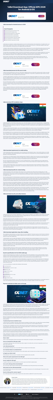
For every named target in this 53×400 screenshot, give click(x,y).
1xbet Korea (42, 387)
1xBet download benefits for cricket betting (11, 34)
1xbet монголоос (40, 389)
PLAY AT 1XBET (35, 64)
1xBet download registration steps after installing (12, 37)
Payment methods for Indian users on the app (12, 40)
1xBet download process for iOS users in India (12, 30)
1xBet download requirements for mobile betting (12, 33)
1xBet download (19, 387)
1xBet (29, 389)
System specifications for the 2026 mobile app (12, 38)
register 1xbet (9, 387)
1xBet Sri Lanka (18, 389)
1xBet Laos (51, 387)
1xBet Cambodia (30, 387)
